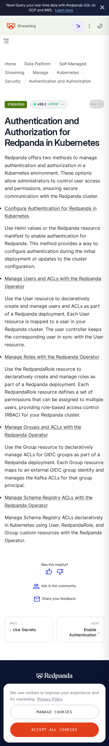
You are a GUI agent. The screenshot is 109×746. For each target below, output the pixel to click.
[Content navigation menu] (6, 41)
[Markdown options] (97, 104)
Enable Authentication (82, 632)
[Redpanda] (54, 676)
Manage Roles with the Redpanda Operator (52, 357)
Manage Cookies (54, 712)
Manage (40, 72)
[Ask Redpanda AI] (78, 26)
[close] (102, 7)
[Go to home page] (11, 26)
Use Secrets (24, 629)
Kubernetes (68, 72)
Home (10, 63)
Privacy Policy (49, 699)
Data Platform (37, 63)
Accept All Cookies (54, 729)
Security (13, 81)
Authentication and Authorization (60, 81)
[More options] (89, 26)
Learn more (64, 10)
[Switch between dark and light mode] (99, 25)
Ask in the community (54, 586)
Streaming (14, 72)
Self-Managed (72, 63)
